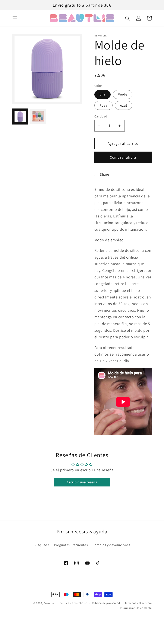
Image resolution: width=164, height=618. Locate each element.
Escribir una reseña (82, 482)
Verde (122, 94)
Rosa (104, 105)
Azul (123, 105)
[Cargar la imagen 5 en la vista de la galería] (38, 116)
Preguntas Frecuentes (71, 545)
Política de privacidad (106, 603)
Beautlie (49, 603)
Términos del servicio (138, 603)
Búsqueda (41, 545)
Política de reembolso (73, 603)
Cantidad (100, 116)
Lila (103, 94)
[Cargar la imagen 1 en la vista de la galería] (20, 116)
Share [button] (104, 174)
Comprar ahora (123, 157)
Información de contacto (136, 608)
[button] (14, 18)
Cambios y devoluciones (111, 545)
